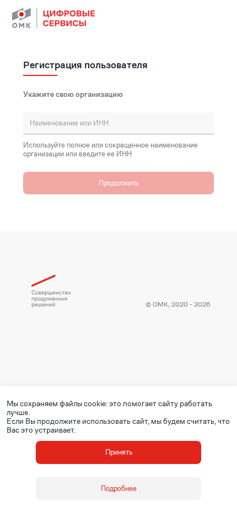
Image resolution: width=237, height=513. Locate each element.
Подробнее (119, 488)
